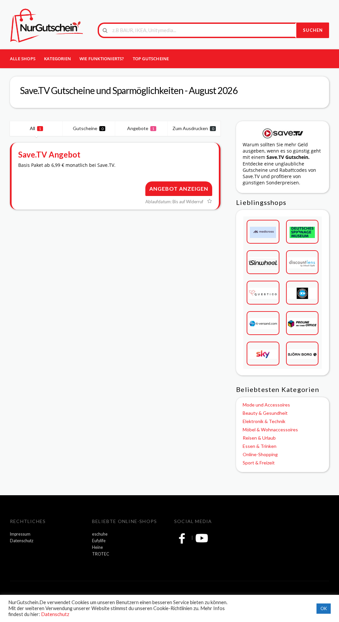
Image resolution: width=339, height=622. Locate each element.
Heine (97, 547)
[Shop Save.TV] (283, 132)
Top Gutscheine (151, 59)
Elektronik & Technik (264, 421)
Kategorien (57, 59)
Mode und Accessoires (266, 404)
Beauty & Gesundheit (265, 413)
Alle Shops (22, 59)
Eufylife (99, 540)
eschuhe (100, 534)
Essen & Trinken (259, 446)
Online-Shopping (260, 454)
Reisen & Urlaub (259, 438)
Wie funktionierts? (101, 59)
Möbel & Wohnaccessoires (270, 429)
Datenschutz (21, 540)
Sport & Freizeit (259, 462)
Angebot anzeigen (178, 188)
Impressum (20, 534)
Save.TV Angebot (49, 154)
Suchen (313, 30)
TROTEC (100, 553)
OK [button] (323, 608)
